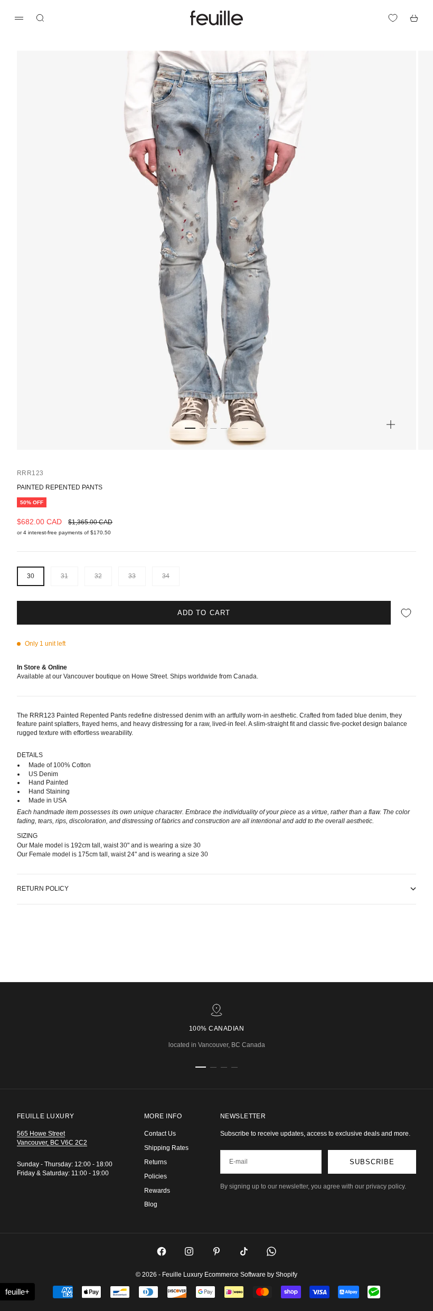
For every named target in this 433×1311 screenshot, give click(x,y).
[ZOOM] (390, 424)
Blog (150, 1204)
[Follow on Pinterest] (216, 1251)
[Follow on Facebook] (161, 1251)
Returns (155, 1162)
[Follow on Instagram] (189, 1251)
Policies (155, 1176)
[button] (17, 1291)
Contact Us (160, 1133)
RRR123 (30, 473)
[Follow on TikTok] (244, 1251)
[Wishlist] (393, 18)
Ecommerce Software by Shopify (250, 1274)
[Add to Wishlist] (406, 613)
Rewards (157, 1190)
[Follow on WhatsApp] (271, 1251)
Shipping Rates (166, 1148)
